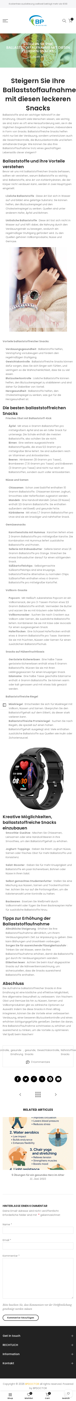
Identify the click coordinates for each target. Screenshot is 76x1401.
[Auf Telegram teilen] (50, 1079)
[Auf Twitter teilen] (26, 1079)
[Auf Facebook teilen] (17, 1079)
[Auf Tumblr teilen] (42, 1079)
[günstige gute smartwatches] (38, 289)
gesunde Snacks (30, 1052)
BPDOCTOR (40, 1388)
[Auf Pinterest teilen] (34, 1079)
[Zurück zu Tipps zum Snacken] (38, 1095)
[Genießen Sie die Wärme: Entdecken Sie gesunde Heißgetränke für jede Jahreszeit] (20, 1095)
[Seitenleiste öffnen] (4, 705)
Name (7, 1224)
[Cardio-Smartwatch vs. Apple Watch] (38, 779)
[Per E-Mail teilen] (58, 1079)
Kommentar (11, 1256)
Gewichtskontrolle (48, 1050)
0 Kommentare (40, 1062)
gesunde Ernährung (17, 1052)
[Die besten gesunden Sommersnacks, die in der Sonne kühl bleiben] (56, 1095)
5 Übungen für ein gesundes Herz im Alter (38, 1175)
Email (7, 1240)
